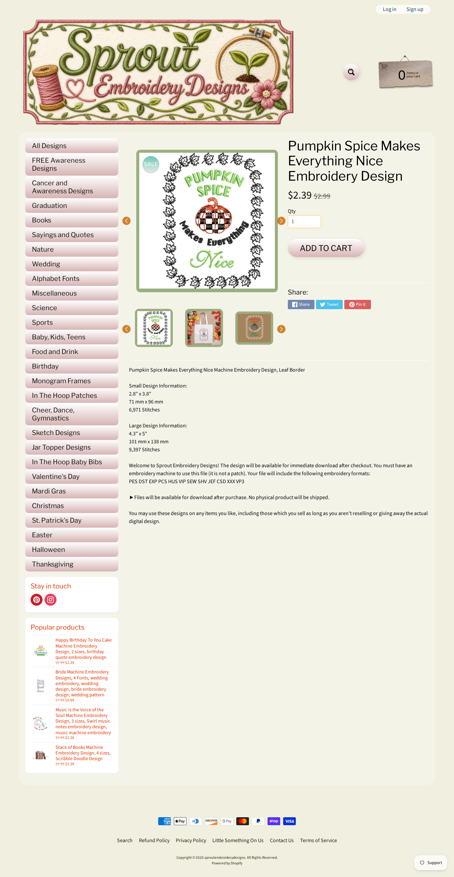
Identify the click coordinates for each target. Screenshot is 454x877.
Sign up (414, 9)
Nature (43, 249)
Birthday (45, 366)
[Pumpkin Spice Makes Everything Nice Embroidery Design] (154, 328)
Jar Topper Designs (61, 447)
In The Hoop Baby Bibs (67, 462)
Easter (42, 535)
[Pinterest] (37, 600)
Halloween (48, 550)
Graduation (49, 206)
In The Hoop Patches (64, 395)
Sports (42, 322)
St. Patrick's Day (57, 520)
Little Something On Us (238, 840)
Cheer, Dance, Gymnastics (53, 414)
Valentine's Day (56, 477)
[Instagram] (51, 600)
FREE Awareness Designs (58, 164)
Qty (291, 211)
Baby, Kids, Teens (58, 337)
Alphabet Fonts (55, 279)
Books (41, 220)
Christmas (48, 506)
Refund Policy (154, 840)
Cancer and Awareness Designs (62, 187)
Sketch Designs (56, 433)
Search (125, 840)
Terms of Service (318, 840)
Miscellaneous (54, 293)
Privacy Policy (191, 840)
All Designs (49, 146)
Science (44, 308)
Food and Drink (55, 352)
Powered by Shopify (227, 863)
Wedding (46, 264)
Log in (390, 9)
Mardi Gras (49, 491)
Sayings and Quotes (63, 235)
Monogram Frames (61, 381)
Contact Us (282, 840)
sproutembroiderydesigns (224, 857)
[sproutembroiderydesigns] (158, 72)
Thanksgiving (52, 564)
